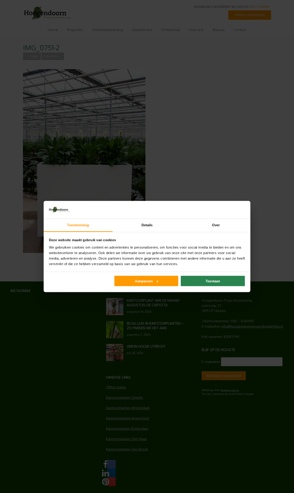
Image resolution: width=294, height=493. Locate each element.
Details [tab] (147, 225)
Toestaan (213, 281)
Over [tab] (216, 225)
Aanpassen (144, 281)
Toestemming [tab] (78, 225)
